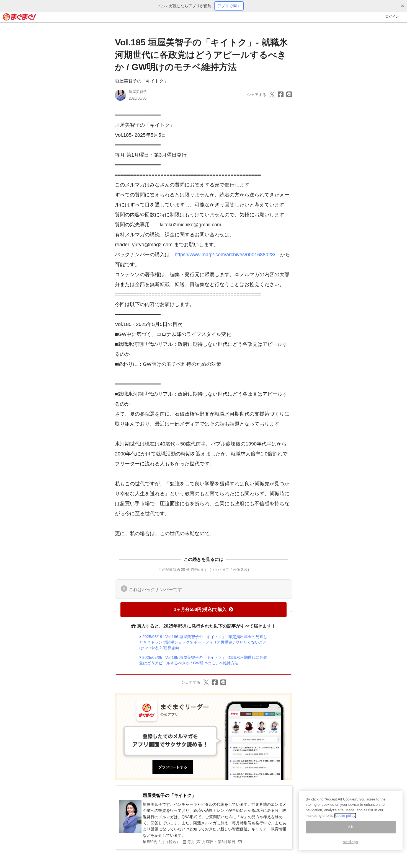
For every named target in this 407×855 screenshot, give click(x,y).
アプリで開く (229, 6)
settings (350, 842)
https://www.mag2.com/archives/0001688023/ (225, 254)
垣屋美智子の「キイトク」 (141, 81)
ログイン (392, 17)
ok (350, 827)
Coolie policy (345, 815)
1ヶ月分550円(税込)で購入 (200, 609)
